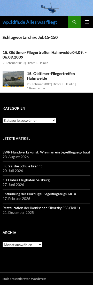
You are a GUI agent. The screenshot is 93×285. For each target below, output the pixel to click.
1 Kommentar (36, 88)
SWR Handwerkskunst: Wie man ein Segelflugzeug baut (46, 152)
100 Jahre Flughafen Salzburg (26, 180)
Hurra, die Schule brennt (22, 166)
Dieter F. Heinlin (37, 63)
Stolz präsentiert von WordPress (24, 279)
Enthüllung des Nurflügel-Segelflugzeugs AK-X (39, 194)
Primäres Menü (87, 22)
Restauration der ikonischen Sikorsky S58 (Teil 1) (41, 208)
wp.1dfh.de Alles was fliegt (30, 22)
